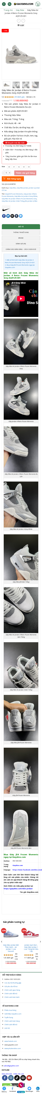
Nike (35, 201)
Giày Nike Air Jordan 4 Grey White (25, 196)
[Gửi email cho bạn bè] (12, 216)
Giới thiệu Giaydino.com (12, 1014)
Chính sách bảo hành (11, 997)
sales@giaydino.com (11, 1066)
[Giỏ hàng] (37, 4)
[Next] (40, 946)
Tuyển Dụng (8, 1017)
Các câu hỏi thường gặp (12, 983)
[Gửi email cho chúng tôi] (23, 1078)
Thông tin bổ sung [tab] (21, 232)
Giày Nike (20, 10)
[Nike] (6, 209)
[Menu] (4, 4)
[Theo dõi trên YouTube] (29, 1078)
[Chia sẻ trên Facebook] (4, 216)
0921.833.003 (7, 1074)
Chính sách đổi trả (10, 993)
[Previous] (2, 946)
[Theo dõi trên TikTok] (17, 1078)
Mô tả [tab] (21, 227)
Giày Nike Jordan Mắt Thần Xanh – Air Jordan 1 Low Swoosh (11, 948)
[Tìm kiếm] (9, 4)
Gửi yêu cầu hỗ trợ (10, 986)
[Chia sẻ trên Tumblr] (16, 216)
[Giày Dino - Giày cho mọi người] (23, 4)
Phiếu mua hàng (10, 1010)
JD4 (26, 201)
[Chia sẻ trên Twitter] (8, 216)
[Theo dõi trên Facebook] (5, 1078)
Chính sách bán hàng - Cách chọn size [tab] (21, 249)
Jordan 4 (32, 188)
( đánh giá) (19, 97)
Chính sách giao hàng (12, 990)
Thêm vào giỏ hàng (25, 173)
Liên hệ (7, 1028)
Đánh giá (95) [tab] (21, 244)
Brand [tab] (20, 238)
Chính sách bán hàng (12, 1021)
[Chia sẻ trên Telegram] (21, 216)
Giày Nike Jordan (22, 188)
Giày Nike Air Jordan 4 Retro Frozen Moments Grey (19, 199)
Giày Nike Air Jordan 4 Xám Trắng (13, 201)
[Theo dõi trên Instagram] (11, 1078)
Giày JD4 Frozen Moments (14, 194)
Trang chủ (8, 10)
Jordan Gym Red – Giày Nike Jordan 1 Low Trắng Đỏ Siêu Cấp (31, 948)
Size (3, 166)
